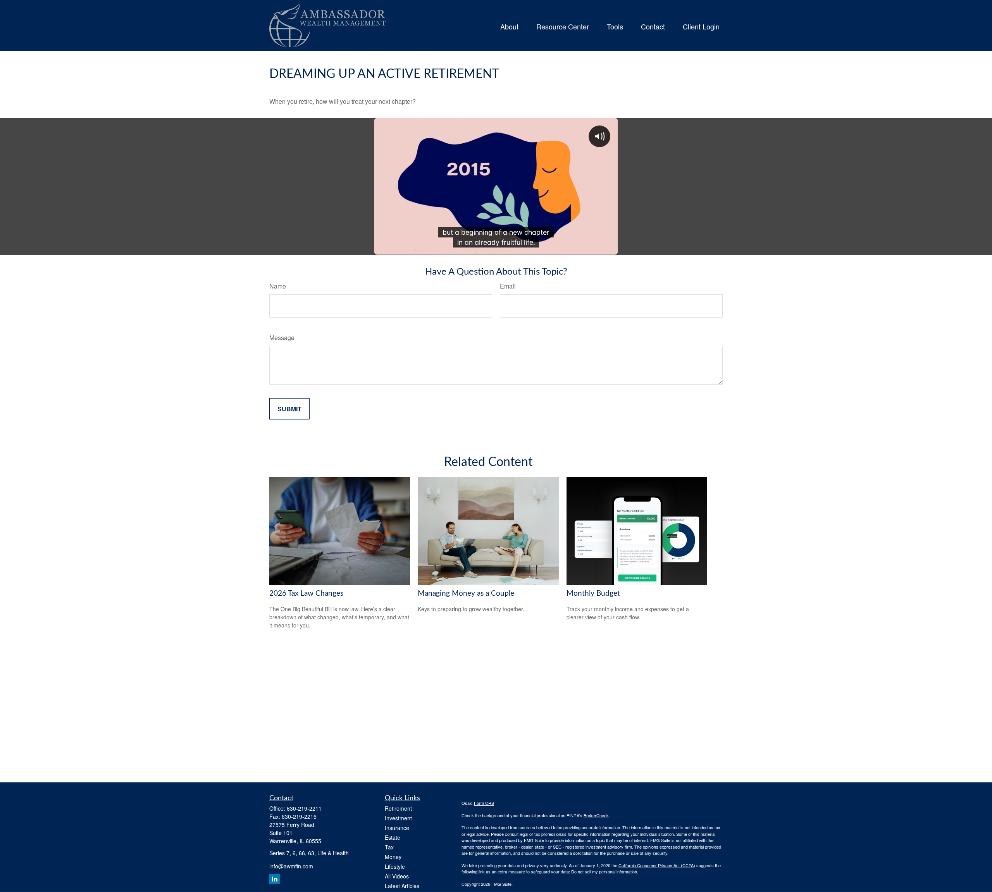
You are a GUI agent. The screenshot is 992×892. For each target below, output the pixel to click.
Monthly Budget (593, 593)
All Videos (397, 876)
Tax (389, 847)
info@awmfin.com (291, 866)
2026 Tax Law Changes (306, 593)
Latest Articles (402, 886)
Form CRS (484, 803)
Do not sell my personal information (604, 871)
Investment (398, 818)
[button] (509, 25)
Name (277, 286)
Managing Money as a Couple (466, 593)
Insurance (397, 828)
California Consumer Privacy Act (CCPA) (656, 865)
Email (508, 286)
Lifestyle (395, 866)
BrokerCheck (596, 815)
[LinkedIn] (274, 879)
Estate (392, 837)
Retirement (398, 808)
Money (393, 857)
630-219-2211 (304, 808)
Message (281, 337)
